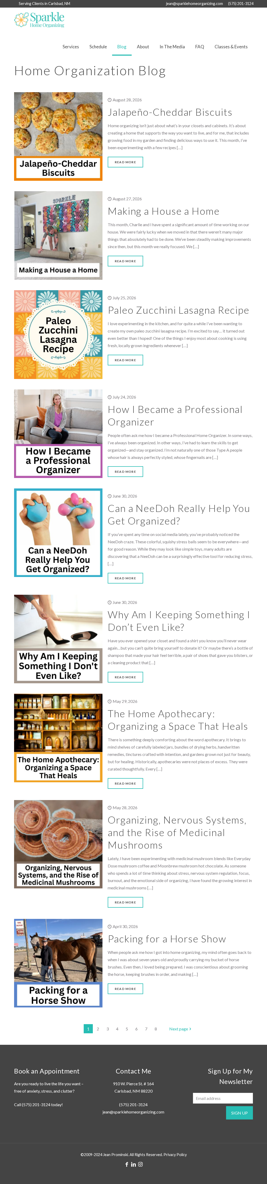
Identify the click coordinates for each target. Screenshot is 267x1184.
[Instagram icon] (140, 1164)
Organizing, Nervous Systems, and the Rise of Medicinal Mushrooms (177, 832)
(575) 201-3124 (240, 3)
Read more (125, 162)
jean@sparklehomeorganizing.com (194, 3)
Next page (178, 1028)
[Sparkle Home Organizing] (39, 19)
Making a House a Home (164, 211)
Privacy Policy (175, 1154)
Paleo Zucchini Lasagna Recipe (179, 310)
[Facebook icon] (126, 1164)
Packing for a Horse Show (167, 938)
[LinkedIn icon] (133, 1164)
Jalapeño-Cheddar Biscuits (170, 112)
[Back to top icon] (241, 1173)
